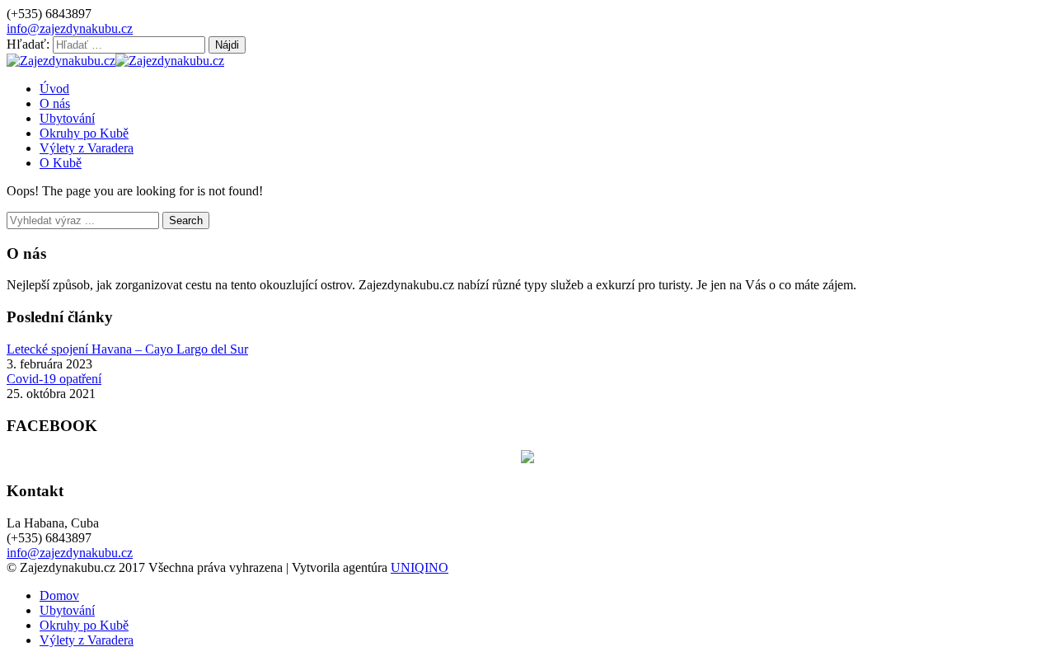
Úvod (54, 89)
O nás (55, 103)
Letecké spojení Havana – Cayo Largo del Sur (127, 349)
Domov (59, 595)
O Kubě (61, 163)
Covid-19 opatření (54, 379)
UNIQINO (419, 567)
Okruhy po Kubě (84, 133)
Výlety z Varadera (87, 148)
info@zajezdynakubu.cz (70, 28)
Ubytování (67, 118)
